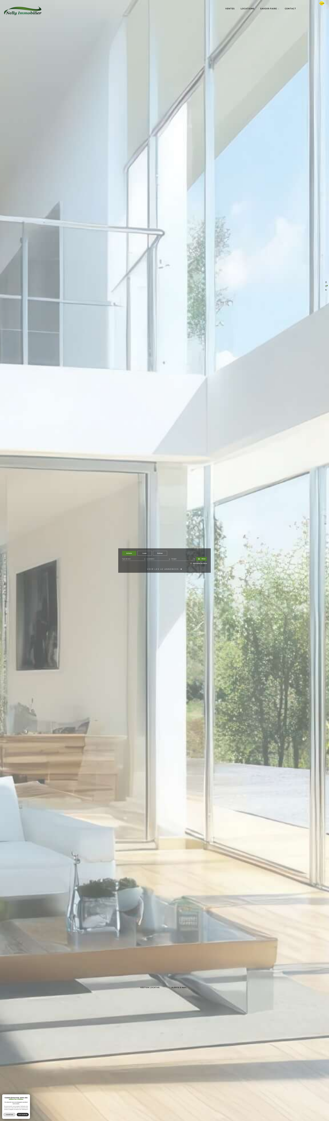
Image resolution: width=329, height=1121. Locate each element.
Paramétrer (9, 1114)
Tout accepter (22, 1114)
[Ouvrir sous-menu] (278, 9)
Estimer (160, 553)
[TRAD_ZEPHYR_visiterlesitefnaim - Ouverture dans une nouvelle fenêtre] (321, 5)
